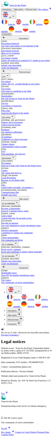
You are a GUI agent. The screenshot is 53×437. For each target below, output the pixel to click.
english (25, 24)
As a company (9, 243)
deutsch (18, 31)
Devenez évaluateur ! (10, 335)
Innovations (15, 38)
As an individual (10, 203)
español (17, 306)
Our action (8, 116)
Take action (15, 198)
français (11, 24)
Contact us (19, 432)
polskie (32, 31)
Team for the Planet (17, 5)
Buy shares (45, 9)
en (12, 16)
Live (5, 76)
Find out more (31, 9)
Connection (6, 34)
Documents (8, 157)
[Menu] (2, 5)
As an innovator (10, 255)
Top (4, 393)
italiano (39, 24)
